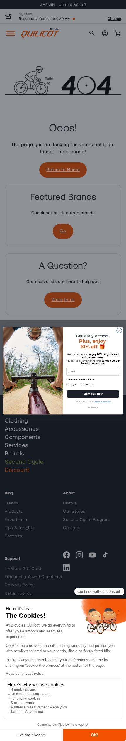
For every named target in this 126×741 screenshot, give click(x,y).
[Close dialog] (119, 330)
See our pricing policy (102, 401)
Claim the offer (93, 393)
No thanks (92, 407)
